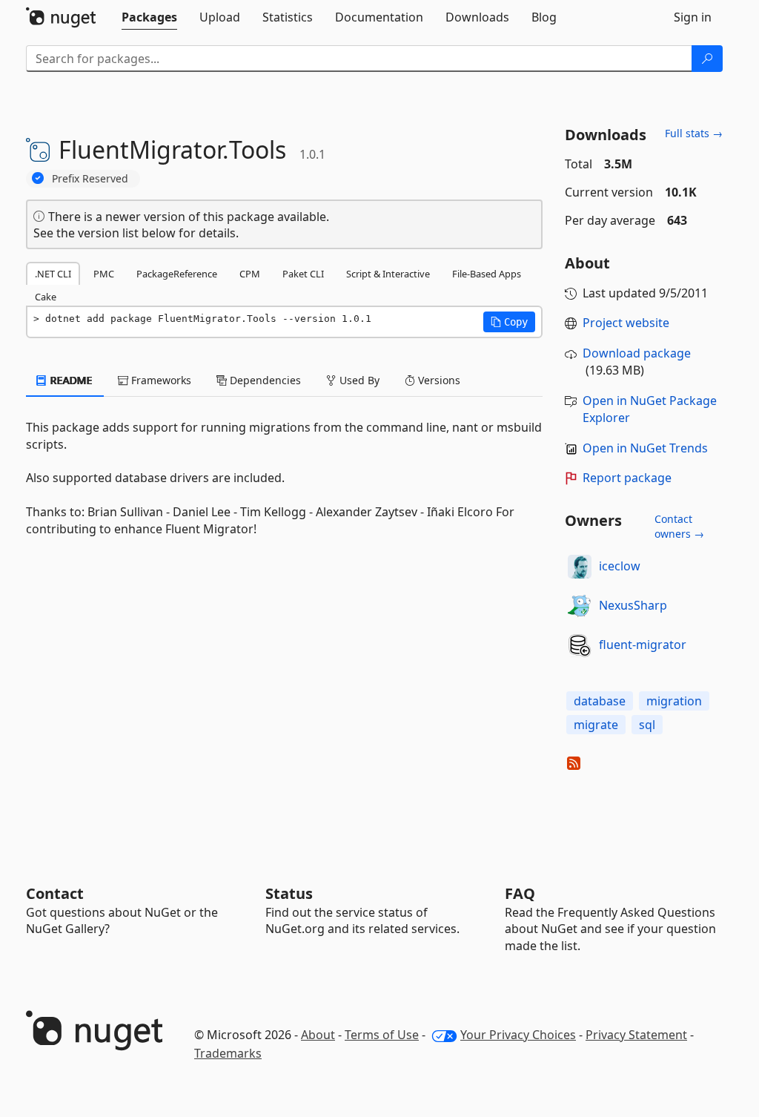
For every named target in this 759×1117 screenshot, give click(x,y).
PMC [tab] (103, 273)
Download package (637, 353)
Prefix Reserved (90, 178)
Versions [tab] (437, 380)
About (318, 1035)
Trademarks (228, 1053)
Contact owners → (679, 526)
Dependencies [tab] (264, 380)
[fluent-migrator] (579, 645)
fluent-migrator (642, 644)
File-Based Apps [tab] (486, 273)
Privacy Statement (636, 1035)
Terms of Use (382, 1035)
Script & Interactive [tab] (388, 273)
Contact (55, 893)
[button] (509, 322)
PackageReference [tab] (176, 273)
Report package (627, 477)
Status (289, 893)
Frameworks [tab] (159, 380)
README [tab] (70, 380)
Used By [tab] (358, 380)
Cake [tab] (45, 296)
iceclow (619, 566)
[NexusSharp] (579, 606)
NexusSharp (633, 605)
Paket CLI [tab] (303, 273)
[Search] (707, 58)
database (600, 701)
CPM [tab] (249, 273)
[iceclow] (579, 566)
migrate (596, 724)
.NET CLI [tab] (53, 273)
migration (674, 701)
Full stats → (694, 133)
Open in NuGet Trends (645, 448)
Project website (626, 322)
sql (647, 724)
